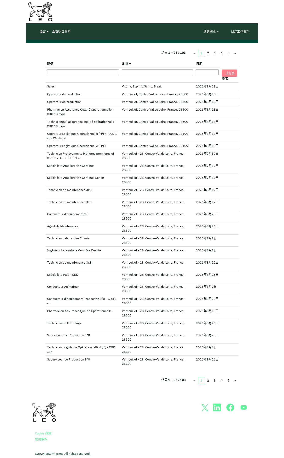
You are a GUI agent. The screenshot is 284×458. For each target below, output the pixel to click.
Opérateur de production (64, 94)
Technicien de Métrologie (64, 323)
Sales (51, 86)
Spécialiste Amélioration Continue (70, 166)
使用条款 (41, 439)
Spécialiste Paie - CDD (62, 274)
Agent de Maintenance (62, 226)
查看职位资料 (61, 31)
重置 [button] (225, 79)
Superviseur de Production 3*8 (68, 335)
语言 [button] (43, 31)
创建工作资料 (240, 31)
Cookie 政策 (43, 433)
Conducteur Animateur (63, 286)
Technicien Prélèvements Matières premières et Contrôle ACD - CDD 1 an (80, 156)
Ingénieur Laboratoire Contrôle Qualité (74, 250)
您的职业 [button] (210, 31)
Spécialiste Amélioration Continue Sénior (75, 178)
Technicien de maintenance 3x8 (69, 190)
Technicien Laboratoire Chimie (68, 238)
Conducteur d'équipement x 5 (67, 214)
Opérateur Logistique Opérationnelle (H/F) (76, 146)
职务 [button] (50, 63)
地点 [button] (125, 64)
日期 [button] (199, 64)
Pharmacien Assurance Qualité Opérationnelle (79, 311)
